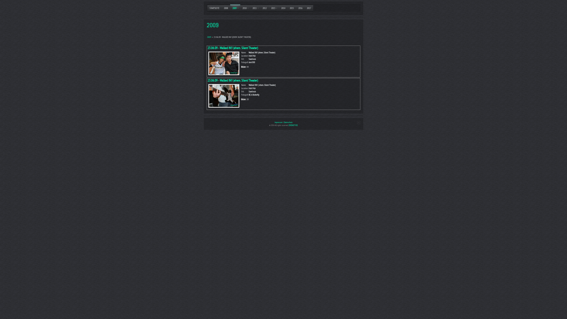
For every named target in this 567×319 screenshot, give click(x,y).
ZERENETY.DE (293, 125)
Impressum (278, 122)
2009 (209, 37)
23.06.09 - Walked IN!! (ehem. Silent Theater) (233, 48)
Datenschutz (288, 122)
